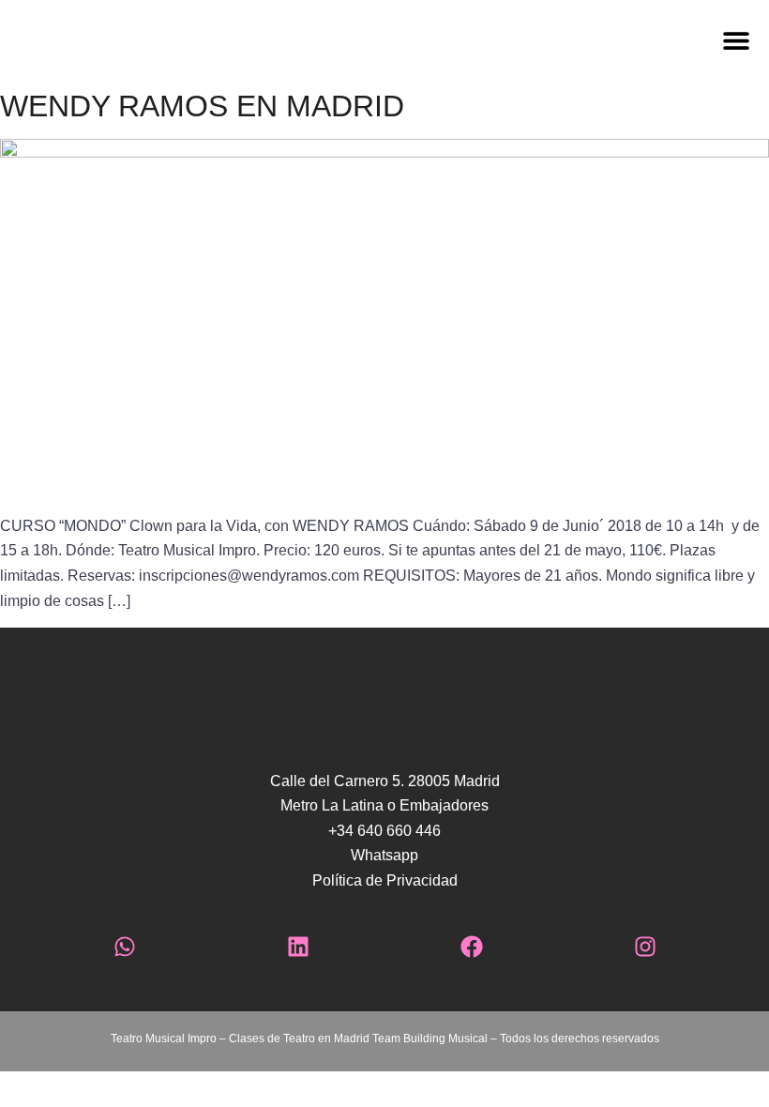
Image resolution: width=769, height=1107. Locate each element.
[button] (460, 40)
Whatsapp (384, 855)
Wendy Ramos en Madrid (202, 106)
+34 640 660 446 (384, 831)
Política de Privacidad (385, 880)
